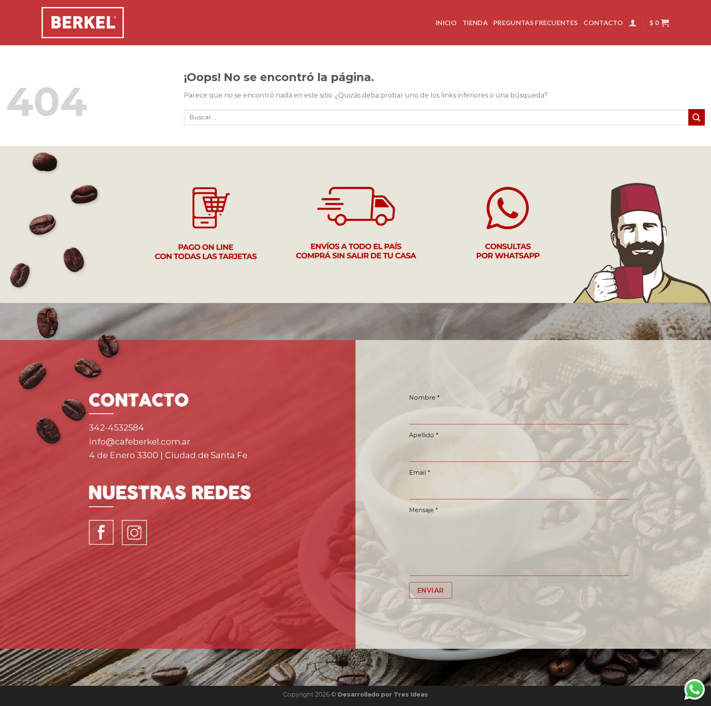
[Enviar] (696, 117)
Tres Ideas (411, 694)
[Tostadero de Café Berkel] (83, 22)
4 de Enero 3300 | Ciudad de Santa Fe (168, 455)
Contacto (603, 22)
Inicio (446, 22)
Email (419, 472)
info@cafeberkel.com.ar (139, 441)
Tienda (475, 22)
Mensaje (423, 510)
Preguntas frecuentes (535, 22)
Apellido (423, 435)
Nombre (424, 397)
